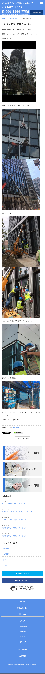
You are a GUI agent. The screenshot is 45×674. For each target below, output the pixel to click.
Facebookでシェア (23, 580)
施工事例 (15, 18)
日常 (4, 560)
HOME (4, 18)
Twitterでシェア (23, 573)
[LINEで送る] (18, 432)
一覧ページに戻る (22, 438)
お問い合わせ (22, 649)
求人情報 (6, 554)
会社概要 (22, 656)
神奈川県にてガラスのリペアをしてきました (17, 511)
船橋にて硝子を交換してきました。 (14, 502)
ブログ (9, 18)
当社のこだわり (22, 608)
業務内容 (22, 614)
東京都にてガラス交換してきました (14, 519)
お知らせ (6, 565)
